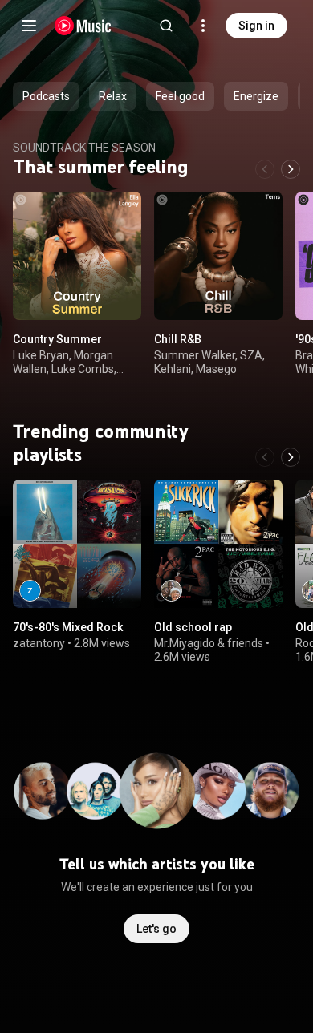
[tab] (46, 96)
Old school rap (193, 627)
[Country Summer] (77, 256)
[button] (116, 294)
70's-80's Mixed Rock (68, 627)
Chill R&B (177, 339)
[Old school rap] (218, 544)
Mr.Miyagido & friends (208, 643)
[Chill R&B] (218, 256)
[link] (30, 591)
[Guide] (29, 25)
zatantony (39, 643)
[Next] (290, 169)
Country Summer (57, 339)
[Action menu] (123, 212)
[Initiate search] (166, 25)
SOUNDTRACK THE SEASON (84, 147)
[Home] (83, 25)
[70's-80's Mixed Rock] (77, 544)
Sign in (256, 25)
